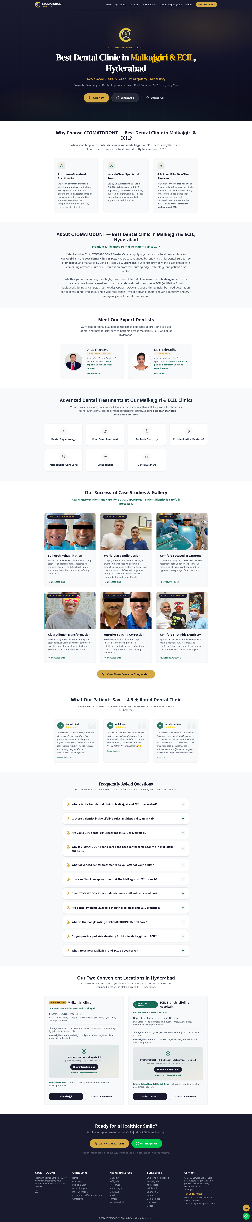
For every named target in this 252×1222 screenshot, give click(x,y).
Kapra (150, 1195)
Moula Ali (114, 1191)
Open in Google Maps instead (84, 1073)
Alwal (112, 1195)
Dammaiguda (153, 1198)
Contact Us (77, 1198)
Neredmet (115, 1184)
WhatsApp (127, 97)
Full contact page (58, 1082)
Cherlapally (152, 1191)
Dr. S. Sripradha (80, 1191)
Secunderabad (117, 1202)
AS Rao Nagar (153, 1184)
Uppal (150, 1205)
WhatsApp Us (149, 1143)
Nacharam (152, 1202)
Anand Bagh (116, 1188)
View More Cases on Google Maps (128, 674)
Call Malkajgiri (66, 1096)
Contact (188, 4)
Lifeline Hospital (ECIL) (171, 4)
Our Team (134, 4)
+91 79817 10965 (206, 4)
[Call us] (246, 1208)
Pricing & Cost (149, 4)
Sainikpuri (152, 1188)
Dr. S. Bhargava (79, 1188)
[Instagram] (36, 1191)
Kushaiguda (153, 1181)
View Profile (93, 373)
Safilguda (114, 1181)
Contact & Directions (101, 1096)
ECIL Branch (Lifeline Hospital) (87, 1195)
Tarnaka (113, 1198)
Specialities (120, 4)
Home (108, 4)
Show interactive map (84, 1066)
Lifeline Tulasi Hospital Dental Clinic (151, 1084)
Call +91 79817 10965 (111, 1143)
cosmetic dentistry (177, 361)
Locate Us (157, 97)
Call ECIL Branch (150, 1096)
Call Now (98, 97)
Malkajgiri (114, 1177)
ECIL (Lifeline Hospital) (158, 1177)
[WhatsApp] (246, 1216)
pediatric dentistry (163, 364)
